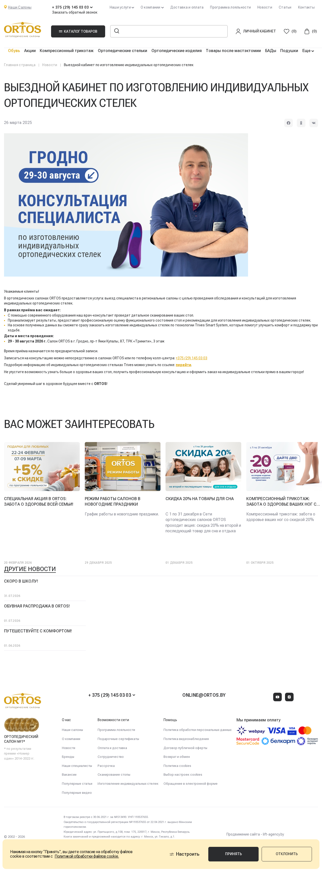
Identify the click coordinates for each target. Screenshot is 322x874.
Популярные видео (77, 793)
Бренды (68, 757)
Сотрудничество (111, 757)
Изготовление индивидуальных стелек (128, 783)
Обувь (14, 50)
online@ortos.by (204, 695)
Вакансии (69, 774)
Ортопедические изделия (176, 50)
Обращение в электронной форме (191, 783)
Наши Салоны (19, 7)
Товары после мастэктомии (233, 50)
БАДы (270, 50)
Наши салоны (72, 730)
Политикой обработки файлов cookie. (87, 856)
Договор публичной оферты (185, 748)
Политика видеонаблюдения (186, 739)
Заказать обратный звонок (74, 12)
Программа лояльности (230, 7)
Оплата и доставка (112, 748)
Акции (30, 50)
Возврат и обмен (177, 757)
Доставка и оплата (187, 7)
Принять (233, 854)
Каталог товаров (80, 31)
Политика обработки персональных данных (197, 730)
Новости (264, 7)
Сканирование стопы (114, 774)
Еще (306, 50)
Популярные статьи (77, 783)
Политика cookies (177, 766)
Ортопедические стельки (122, 50)
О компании (71, 739)
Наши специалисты (77, 766)
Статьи (285, 7)
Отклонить (287, 854)
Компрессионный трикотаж (67, 50)
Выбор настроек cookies (183, 774)
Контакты (306, 7)
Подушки (289, 50)
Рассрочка (106, 766)
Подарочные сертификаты (118, 739)
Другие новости (30, 569)
